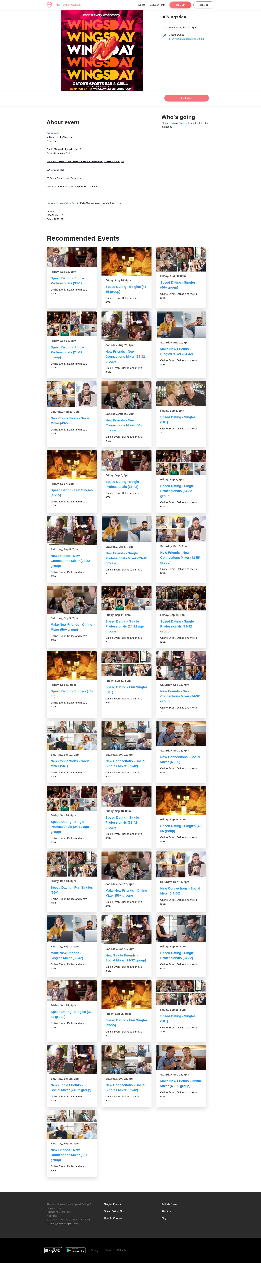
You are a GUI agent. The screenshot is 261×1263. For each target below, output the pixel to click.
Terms (108, 1250)
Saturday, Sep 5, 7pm (64, 549)
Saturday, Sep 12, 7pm (174, 684)
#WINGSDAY (53, 133)
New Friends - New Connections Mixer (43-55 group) (180, 557)
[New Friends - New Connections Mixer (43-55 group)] (181, 529)
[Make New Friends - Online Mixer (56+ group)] (72, 600)
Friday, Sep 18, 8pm (63, 815)
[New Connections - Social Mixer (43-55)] (72, 394)
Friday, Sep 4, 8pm (172, 410)
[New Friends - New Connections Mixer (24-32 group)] (126, 326)
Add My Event (169, 1204)
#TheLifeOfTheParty (66, 203)
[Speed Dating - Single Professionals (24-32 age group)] (126, 598)
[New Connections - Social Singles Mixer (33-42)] (126, 735)
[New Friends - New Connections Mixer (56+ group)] (126, 395)
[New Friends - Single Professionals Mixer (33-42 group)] (126, 529)
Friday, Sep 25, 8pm (173, 946)
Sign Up (180, 5)
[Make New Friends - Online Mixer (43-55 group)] (181, 1057)
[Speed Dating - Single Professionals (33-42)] (72, 257)
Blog (163, 1218)
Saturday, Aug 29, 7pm (119, 345)
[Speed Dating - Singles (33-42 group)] (72, 990)
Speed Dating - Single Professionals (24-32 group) (67, 352)
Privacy (94, 1250)
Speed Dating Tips (114, 1211)
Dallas (141, 5)
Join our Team (157, 5)
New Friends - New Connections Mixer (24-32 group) (125, 356)
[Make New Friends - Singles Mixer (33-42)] (181, 324)
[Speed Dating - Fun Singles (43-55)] (72, 464)
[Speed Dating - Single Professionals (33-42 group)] (181, 598)
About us (166, 1211)
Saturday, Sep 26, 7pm (65, 1078)
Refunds (121, 1250)
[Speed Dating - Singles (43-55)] (72, 665)
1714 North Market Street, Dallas (186, 39)
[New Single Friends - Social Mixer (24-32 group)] (126, 929)
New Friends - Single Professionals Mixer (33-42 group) (126, 558)
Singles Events (112, 1204)
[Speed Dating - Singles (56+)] (181, 393)
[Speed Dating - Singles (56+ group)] (181, 259)
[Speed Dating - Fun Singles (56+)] (126, 663)
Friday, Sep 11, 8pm (118, 614)
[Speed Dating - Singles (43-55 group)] (126, 261)
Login (173, 123)
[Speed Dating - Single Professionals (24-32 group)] (72, 323)
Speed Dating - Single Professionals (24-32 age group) (124, 626)
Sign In (204, 5)
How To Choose (113, 1218)
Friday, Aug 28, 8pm (63, 271)
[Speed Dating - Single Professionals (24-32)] (181, 928)
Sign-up (183, 123)
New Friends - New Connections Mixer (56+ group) (123, 425)
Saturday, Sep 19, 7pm (119, 884)
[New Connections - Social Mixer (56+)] (72, 735)
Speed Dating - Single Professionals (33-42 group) (177, 626)
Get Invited (186, 98)
